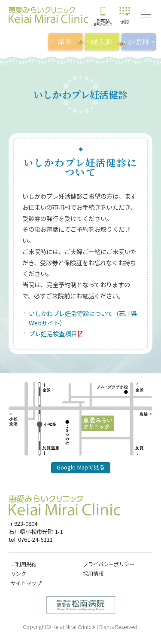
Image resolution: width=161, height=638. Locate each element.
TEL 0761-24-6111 (103, 15)
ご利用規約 (23, 563)
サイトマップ (26, 582)
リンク (18, 573)
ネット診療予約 (124, 15)
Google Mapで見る (81, 467)
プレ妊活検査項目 (53, 333)
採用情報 (93, 573)
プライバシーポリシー (108, 563)
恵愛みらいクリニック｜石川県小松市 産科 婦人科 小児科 (48, 15)
